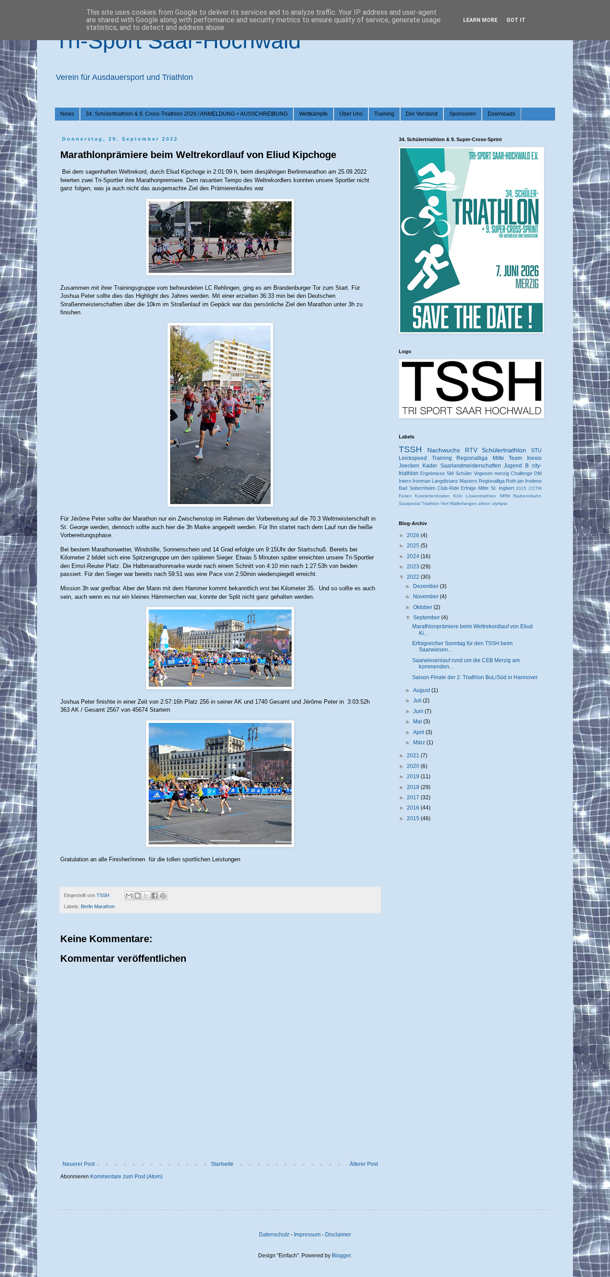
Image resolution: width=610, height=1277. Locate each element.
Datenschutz (274, 1234)
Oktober (423, 607)
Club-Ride (448, 488)
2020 (414, 766)
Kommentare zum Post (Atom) (126, 1176)
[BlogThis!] (137, 895)
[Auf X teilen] (146, 895)
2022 (414, 577)
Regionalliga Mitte (480, 458)
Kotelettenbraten (432, 495)
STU (536, 450)
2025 (414, 546)
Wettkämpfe (313, 114)
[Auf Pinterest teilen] (163, 895)
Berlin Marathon (98, 906)
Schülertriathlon (504, 450)
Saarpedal (409, 503)
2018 (414, 787)
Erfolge (468, 488)
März (419, 742)
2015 (521, 488)
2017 (414, 797)
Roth (511, 481)
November (426, 596)
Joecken (409, 466)
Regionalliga (492, 481)
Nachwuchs (443, 450)
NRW (505, 495)
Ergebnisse (432, 473)
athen (484, 503)
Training (384, 114)
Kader (429, 466)
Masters (468, 481)
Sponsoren (462, 114)
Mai (418, 721)
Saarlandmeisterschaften (470, 466)
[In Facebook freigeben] (154, 895)
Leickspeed (413, 458)
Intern (405, 481)
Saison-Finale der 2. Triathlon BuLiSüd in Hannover (475, 677)
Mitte (483, 488)
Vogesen (483, 473)
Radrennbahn (527, 495)
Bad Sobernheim (417, 488)
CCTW (535, 488)
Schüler (463, 473)
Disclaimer (338, 1234)
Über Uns (351, 114)
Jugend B (516, 466)
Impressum (307, 1234)
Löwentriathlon (481, 495)
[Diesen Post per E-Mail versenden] (129, 895)
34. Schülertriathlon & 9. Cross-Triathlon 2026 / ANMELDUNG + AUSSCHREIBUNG (187, 114)
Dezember (426, 586)
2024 (414, 556)
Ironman (421, 481)
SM (450, 473)
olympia (499, 503)
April (419, 732)
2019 (414, 776)
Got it (516, 20)
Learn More (480, 20)
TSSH (410, 449)
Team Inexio (525, 458)
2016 (414, 808)
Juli (418, 700)
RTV (471, 450)
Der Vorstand (422, 114)
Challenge (521, 473)
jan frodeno (530, 481)
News (67, 114)
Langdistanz (445, 481)
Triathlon (430, 503)
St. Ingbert (502, 488)
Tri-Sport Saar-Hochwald (178, 40)
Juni (419, 711)
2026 (414, 535)
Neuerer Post (79, 1164)
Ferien (405, 495)
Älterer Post (364, 1164)
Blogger (341, 1255)
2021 (414, 755)
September (427, 617)
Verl (444, 503)
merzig (501, 473)
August (422, 690)
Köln (458, 495)
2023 (414, 566)
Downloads (501, 114)
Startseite (222, 1164)
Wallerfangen (463, 503)
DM (538, 473)
